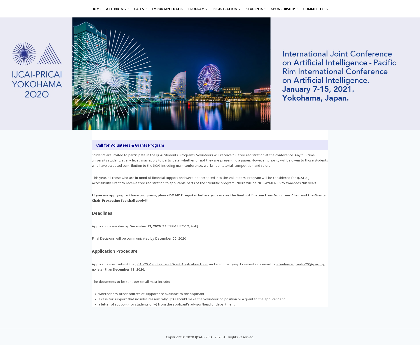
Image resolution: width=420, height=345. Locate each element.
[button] (127, 8)
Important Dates (167, 9)
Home (96, 9)
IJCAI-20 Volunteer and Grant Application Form (171, 264)
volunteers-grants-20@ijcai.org (300, 264)
